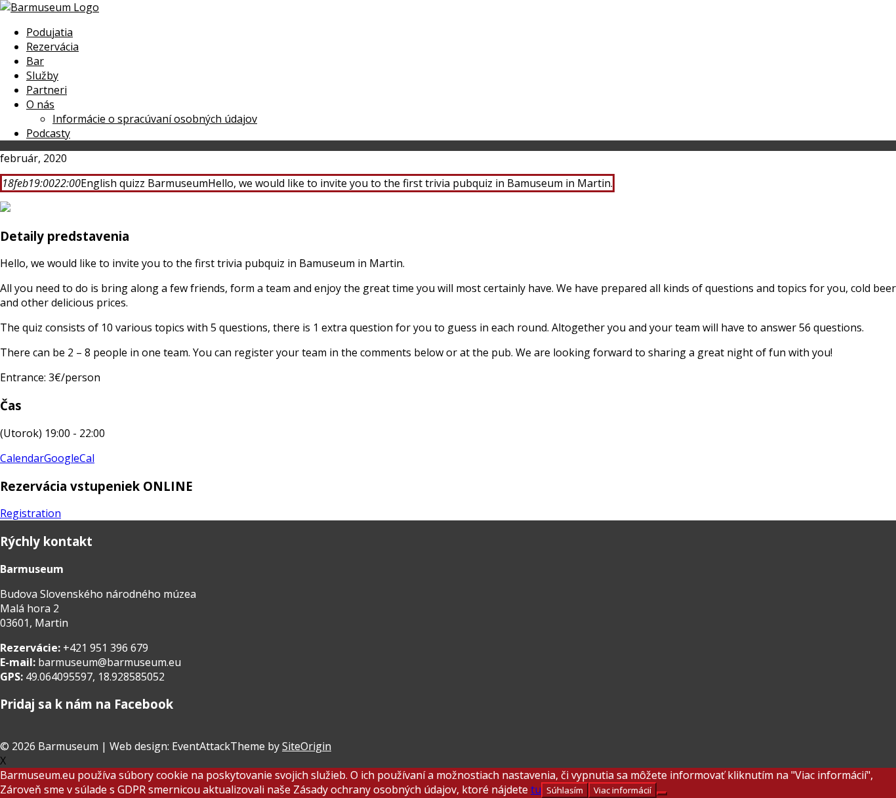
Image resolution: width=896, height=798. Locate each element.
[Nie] (662, 793)
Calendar (22, 458)
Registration (30, 513)
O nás (40, 104)
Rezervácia (52, 46)
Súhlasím (564, 790)
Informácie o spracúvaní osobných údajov (154, 119)
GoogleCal (69, 458)
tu (536, 789)
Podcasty (48, 133)
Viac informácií (622, 790)
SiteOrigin (306, 746)
